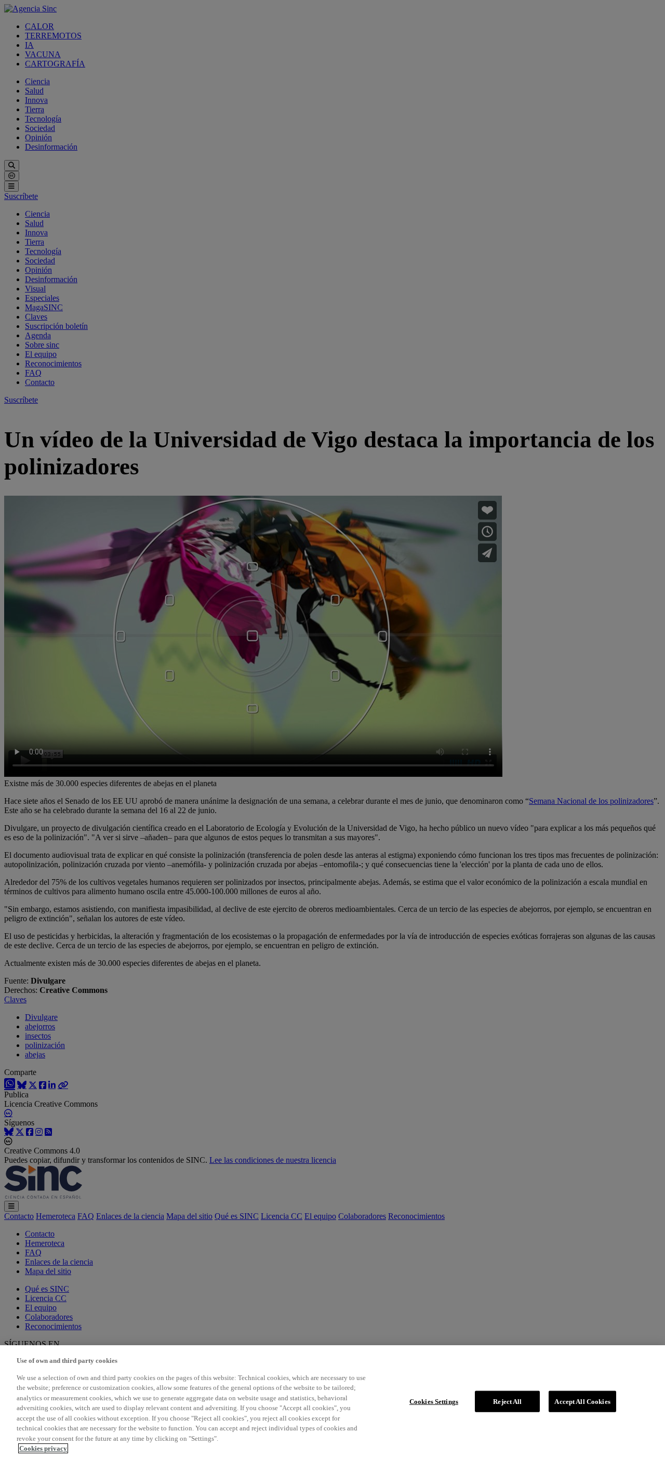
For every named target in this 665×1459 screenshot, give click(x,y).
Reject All (507, 1401)
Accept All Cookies (582, 1401)
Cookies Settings (433, 1401)
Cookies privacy (43, 1448)
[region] (332, 1402)
